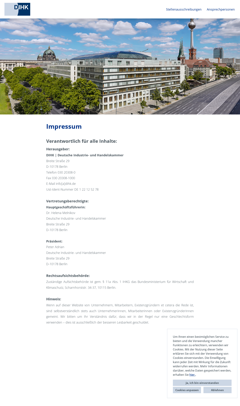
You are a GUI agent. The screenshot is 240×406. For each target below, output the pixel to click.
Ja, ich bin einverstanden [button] (202, 383)
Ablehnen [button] (217, 390)
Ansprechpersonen (221, 9)
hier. (192, 375)
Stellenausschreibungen (184, 9)
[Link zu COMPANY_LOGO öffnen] (17, 9)
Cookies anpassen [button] (187, 390)
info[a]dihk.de (66, 183)
